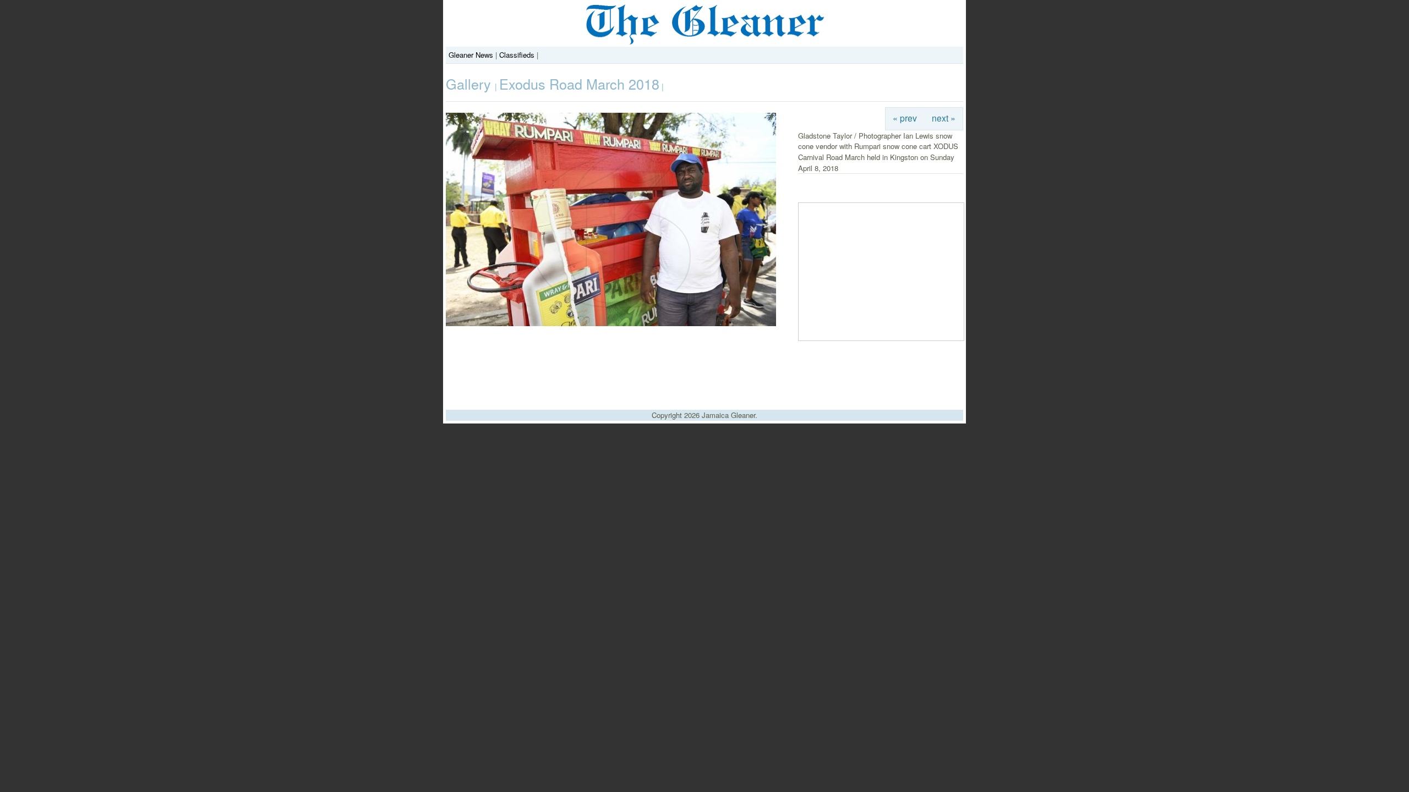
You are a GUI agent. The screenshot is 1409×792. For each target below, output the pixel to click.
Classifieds (516, 55)
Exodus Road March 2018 (579, 84)
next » (943, 118)
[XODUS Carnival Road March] (611, 323)
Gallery (470, 84)
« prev (905, 118)
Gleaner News (471, 55)
